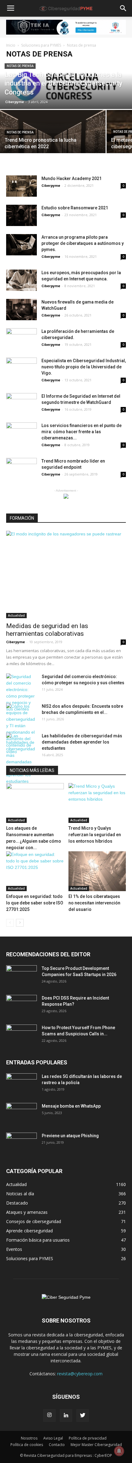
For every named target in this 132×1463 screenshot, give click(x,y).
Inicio (10, 45)
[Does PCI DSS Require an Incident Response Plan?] (21, 1006)
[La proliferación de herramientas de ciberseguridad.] (21, 339)
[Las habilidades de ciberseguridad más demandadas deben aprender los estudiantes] (21, 759)
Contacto (57, 1444)
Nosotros (29, 1438)
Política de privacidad (88, 1438)
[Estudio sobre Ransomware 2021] (21, 215)
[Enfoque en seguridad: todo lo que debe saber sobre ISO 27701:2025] (35, 871)
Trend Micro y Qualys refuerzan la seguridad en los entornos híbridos (94, 835)
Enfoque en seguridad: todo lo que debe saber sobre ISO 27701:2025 (34, 903)
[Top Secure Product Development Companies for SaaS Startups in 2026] (21, 976)
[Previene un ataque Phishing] (21, 1143)
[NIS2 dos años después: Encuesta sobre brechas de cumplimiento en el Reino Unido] (21, 729)
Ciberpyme (14, 101)
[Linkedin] (66, 1415)
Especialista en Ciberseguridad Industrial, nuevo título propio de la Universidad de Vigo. (83, 366)
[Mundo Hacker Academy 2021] (21, 186)
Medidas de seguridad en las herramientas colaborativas (47, 629)
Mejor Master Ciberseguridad (96, 1444)
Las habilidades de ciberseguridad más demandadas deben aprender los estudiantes (82, 742)
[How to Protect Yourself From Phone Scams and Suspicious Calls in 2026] (21, 1035)
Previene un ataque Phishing (70, 1135)
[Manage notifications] (119, 1451)
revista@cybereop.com (80, 1374)
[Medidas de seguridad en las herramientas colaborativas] (66, 574)
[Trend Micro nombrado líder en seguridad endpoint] (21, 468)
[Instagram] (49, 1415)
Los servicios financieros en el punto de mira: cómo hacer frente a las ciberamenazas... (81, 431)
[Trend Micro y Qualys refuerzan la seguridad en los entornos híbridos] (97, 803)
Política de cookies (26, 1444)
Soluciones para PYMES (41, 45)
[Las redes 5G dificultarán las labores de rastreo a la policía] (21, 1084)
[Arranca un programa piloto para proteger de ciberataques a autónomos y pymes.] (21, 244)
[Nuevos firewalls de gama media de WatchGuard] (21, 309)
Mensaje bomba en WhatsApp (71, 1106)
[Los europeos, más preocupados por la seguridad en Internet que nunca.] (21, 280)
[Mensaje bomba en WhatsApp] (21, 1114)
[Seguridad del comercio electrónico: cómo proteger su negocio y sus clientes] (21, 692)
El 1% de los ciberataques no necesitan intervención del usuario (94, 903)
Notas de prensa (20, 66)
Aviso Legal (53, 1438)
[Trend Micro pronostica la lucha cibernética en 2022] (53, 136)
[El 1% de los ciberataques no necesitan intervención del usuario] (97, 871)
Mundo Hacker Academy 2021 (71, 178)
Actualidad (16, 615)
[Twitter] (82, 1415)
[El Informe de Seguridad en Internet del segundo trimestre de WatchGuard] (21, 403)
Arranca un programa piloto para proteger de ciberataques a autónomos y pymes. (82, 243)
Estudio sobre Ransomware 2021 (74, 207)
